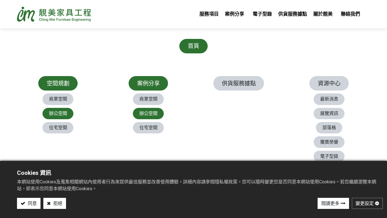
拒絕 (57, 203)
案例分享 (148, 83)
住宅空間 (58, 127)
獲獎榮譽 (329, 142)
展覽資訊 (329, 113)
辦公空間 (58, 113)
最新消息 (329, 99)
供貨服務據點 (239, 83)
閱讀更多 (330, 203)
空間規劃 (58, 83)
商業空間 (58, 99)
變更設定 (365, 203)
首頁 (193, 46)
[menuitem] (209, 14)
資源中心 (329, 83)
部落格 (329, 127)
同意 (32, 203)
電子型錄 (329, 156)
